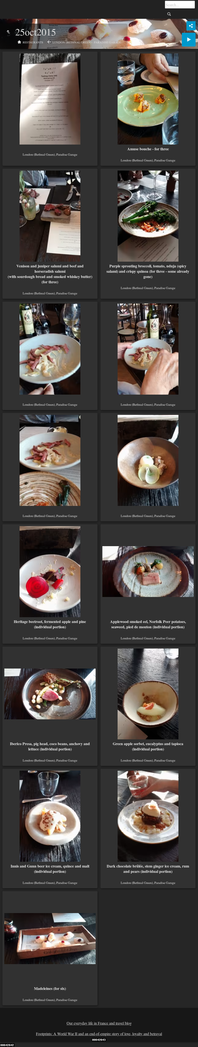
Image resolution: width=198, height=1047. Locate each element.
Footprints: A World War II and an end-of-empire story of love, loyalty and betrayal (99, 1033)
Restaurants (33, 42)
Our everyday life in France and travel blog (99, 1023)
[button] (9, 1037)
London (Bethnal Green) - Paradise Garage (86, 42)
